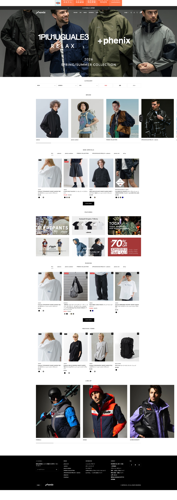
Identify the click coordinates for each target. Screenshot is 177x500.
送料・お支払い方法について (117, 470)
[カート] (140, 12)
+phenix (59, 153)
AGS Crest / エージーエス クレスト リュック (125, 365)
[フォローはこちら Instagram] (139, 465)
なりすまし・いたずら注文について (94, 472)
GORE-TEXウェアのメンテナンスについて (96, 470)
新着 (120, 85)
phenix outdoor (69, 153)
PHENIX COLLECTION (83, 153)
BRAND (75, 12)
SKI (80, 12)
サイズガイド (89, 468)
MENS (85, 12)
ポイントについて (90, 466)
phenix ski (116, 153)
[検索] (131, 12)
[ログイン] (134, 12)
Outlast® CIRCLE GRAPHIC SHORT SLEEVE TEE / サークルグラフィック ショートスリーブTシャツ (75, 367)
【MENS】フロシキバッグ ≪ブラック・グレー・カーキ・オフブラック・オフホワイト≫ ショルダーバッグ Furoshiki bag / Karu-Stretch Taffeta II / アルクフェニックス (76, 307)
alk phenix (66, 302)
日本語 (125, 12)
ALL (52, 153)
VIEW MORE (88, 203)
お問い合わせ (114, 475)
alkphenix (66, 475)
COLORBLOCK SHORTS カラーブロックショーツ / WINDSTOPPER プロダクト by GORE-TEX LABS (127, 192)
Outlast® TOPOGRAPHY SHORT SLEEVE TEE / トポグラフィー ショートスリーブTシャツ (100, 366)
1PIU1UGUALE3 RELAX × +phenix (101, 153)
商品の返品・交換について (117, 472)
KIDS (97, 12)
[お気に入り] (137, 12)
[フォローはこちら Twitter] (135, 465)
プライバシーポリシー (116, 468)
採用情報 (113, 479)
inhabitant (66, 477)
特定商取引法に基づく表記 (117, 463)
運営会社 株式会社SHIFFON (117, 477)
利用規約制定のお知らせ (88, 7)
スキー (134, 85)
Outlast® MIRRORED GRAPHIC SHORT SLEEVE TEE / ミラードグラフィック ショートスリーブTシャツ (127, 306)
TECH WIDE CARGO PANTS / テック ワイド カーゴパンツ (101, 305)
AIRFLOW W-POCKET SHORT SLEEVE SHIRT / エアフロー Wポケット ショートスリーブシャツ (100, 192)
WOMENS (91, 12)
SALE (102, 12)
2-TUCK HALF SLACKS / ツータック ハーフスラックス (76, 192)
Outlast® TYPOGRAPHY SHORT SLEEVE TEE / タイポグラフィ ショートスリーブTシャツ (49, 192)
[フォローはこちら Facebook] (131, 465)
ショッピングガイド (90, 463)
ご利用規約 (113, 466)
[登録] (56, 469)
